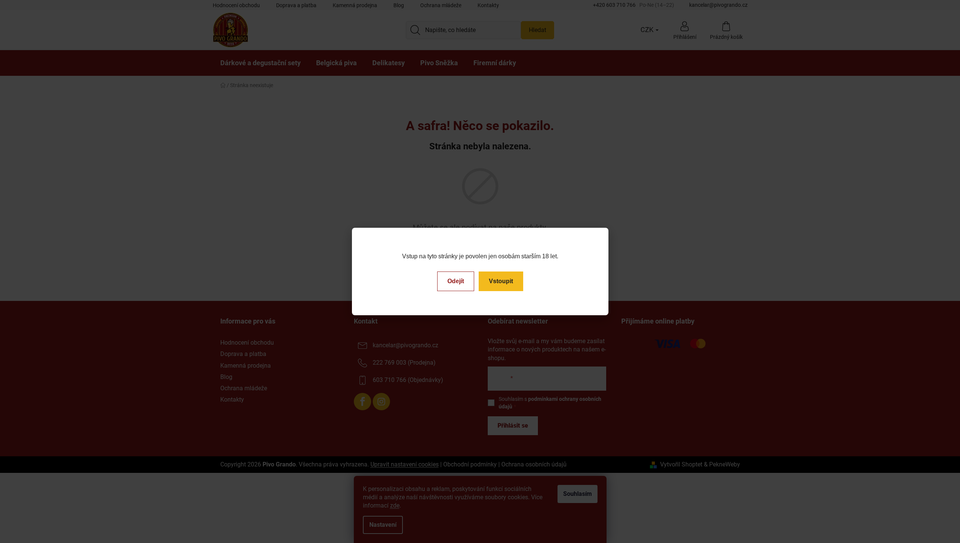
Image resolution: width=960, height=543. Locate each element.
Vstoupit (501, 281)
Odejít (455, 281)
